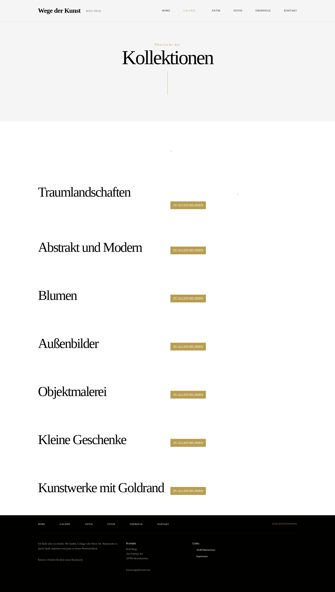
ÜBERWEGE (263, 10)
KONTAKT (290, 10)
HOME (166, 10)
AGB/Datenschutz (205, 550)
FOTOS (238, 10)
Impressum (202, 556)
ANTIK (216, 10)
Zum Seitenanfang (284, 524)
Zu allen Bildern (188, 205)
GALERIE (189, 10)
